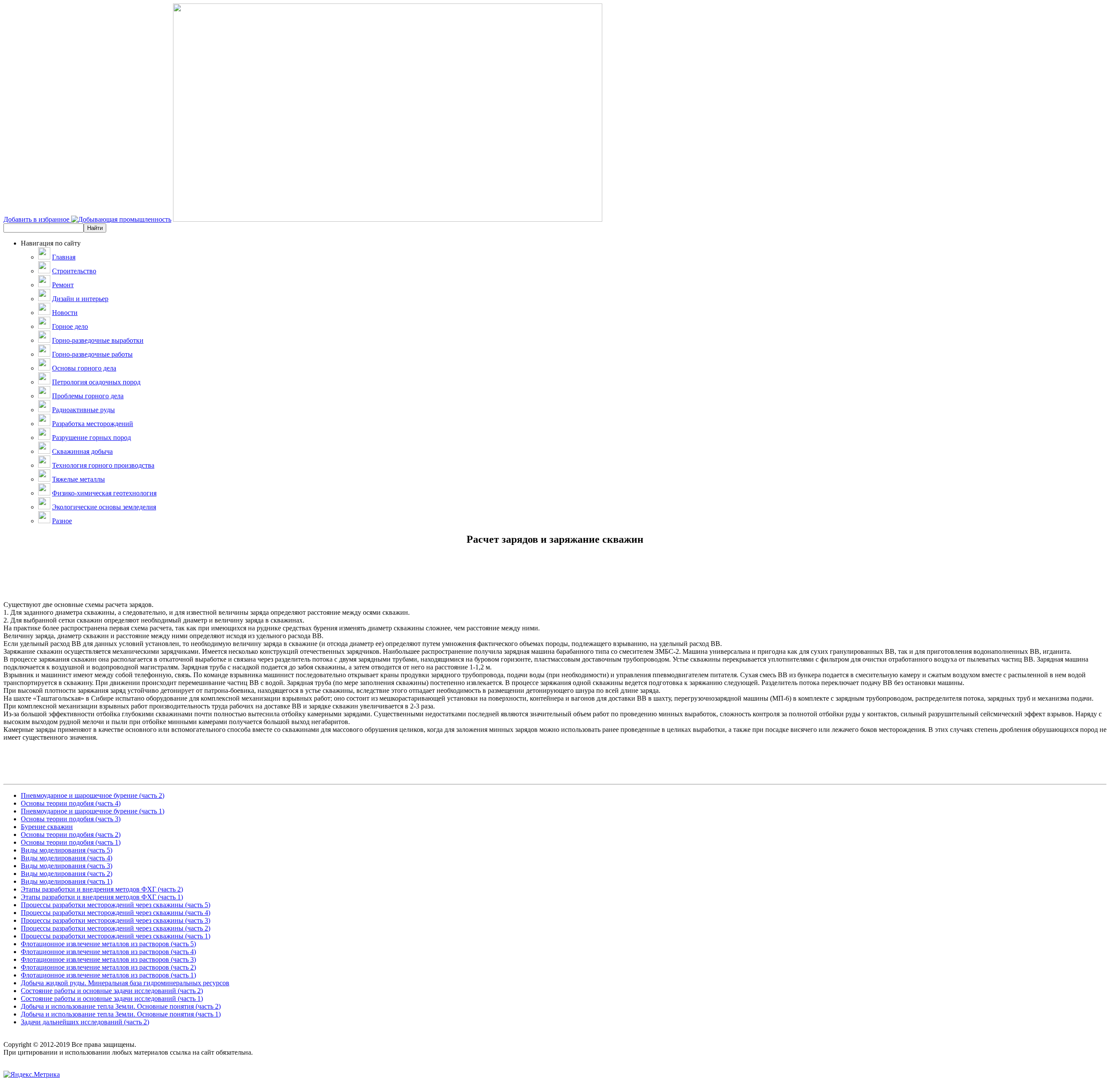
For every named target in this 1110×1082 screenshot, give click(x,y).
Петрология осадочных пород (96, 382)
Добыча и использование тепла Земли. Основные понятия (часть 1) (121, 1014)
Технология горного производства (103, 465)
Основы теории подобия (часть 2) (71, 834)
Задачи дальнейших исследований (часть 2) (85, 1022)
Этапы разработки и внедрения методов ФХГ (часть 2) (102, 889)
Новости (65, 312)
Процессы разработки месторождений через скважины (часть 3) (115, 920)
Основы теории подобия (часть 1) (71, 842)
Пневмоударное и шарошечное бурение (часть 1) (92, 811)
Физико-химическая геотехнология (104, 493)
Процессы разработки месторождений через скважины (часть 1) (115, 936)
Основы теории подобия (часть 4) (71, 803)
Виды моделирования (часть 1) (66, 881)
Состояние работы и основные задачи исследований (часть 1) (112, 998)
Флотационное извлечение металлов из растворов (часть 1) (108, 975)
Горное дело (70, 326)
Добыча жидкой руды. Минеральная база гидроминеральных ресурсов (125, 983)
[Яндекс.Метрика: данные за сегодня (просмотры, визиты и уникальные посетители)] (31, 1075)
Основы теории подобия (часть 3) (71, 819)
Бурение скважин (47, 826)
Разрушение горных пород (91, 437)
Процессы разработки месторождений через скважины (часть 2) (115, 928)
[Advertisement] (555, 581)
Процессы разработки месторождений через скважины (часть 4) (115, 912)
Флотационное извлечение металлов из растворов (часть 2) (108, 967)
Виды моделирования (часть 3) (66, 865)
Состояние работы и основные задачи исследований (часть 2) (112, 990)
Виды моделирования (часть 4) (66, 858)
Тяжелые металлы (78, 479)
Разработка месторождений (92, 423)
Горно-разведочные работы (92, 354)
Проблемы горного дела (88, 396)
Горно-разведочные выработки (98, 340)
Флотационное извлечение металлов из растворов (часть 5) (108, 944)
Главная (63, 257)
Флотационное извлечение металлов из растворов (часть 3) (108, 959)
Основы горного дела (84, 368)
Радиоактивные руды (83, 409)
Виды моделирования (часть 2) (66, 873)
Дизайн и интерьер (80, 298)
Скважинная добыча (82, 451)
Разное (62, 521)
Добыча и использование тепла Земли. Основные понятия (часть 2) (121, 1006)
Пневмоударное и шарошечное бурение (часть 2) (92, 795)
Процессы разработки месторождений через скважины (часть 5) (115, 904)
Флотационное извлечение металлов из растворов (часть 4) (108, 951)
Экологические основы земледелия (104, 507)
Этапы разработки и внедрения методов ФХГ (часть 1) (102, 897)
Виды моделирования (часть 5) (66, 850)
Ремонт (63, 285)
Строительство (74, 271)
